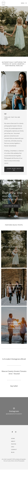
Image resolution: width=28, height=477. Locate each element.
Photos (13, 444)
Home (13, 438)
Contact (14, 449)
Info (12, 447)
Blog (12, 452)
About (13, 441)
